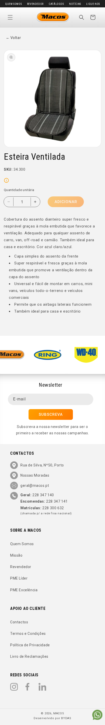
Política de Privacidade (30, 645)
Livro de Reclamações (29, 656)
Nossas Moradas (34, 475)
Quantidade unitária (19, 190)
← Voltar (13, 38)
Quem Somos (13, 4)
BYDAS (66, 718)
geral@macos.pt (34, 486)
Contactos (19, 622)
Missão (16, 555)
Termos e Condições (28, 634)
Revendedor (35, 4)
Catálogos (56, 4)
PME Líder (19, 578)
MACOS (58, 713)
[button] (10, 17)
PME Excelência (23, 590)
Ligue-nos (93, 4)
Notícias (75, 4)
